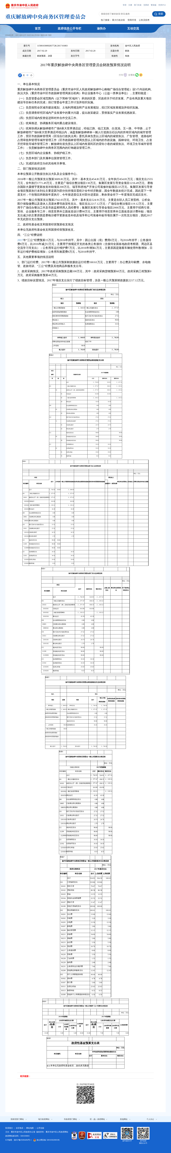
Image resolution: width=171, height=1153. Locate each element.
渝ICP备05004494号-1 (23, 1140)
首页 (38, 28)
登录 (125, 5)
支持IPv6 (162, 5)
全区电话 (19, 1128)
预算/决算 (44, 35)
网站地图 (30, 1128)
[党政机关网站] (82, 1135)
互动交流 (133, 28)
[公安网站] (74, 1135)
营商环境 (132, 20)
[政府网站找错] (94, 1135)
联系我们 (9, 1128)
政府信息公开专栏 (69, 28)
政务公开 (23, 35)
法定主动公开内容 (33, 35)
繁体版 (153, 5)
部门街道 (137, 5)
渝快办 (101, 28)
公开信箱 (40, 1128)
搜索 (160, 13)
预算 (50, 35)
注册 (130, 5)
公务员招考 (144, 20)
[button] (123, 75)
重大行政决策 (118, 20)
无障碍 (146, 5)
